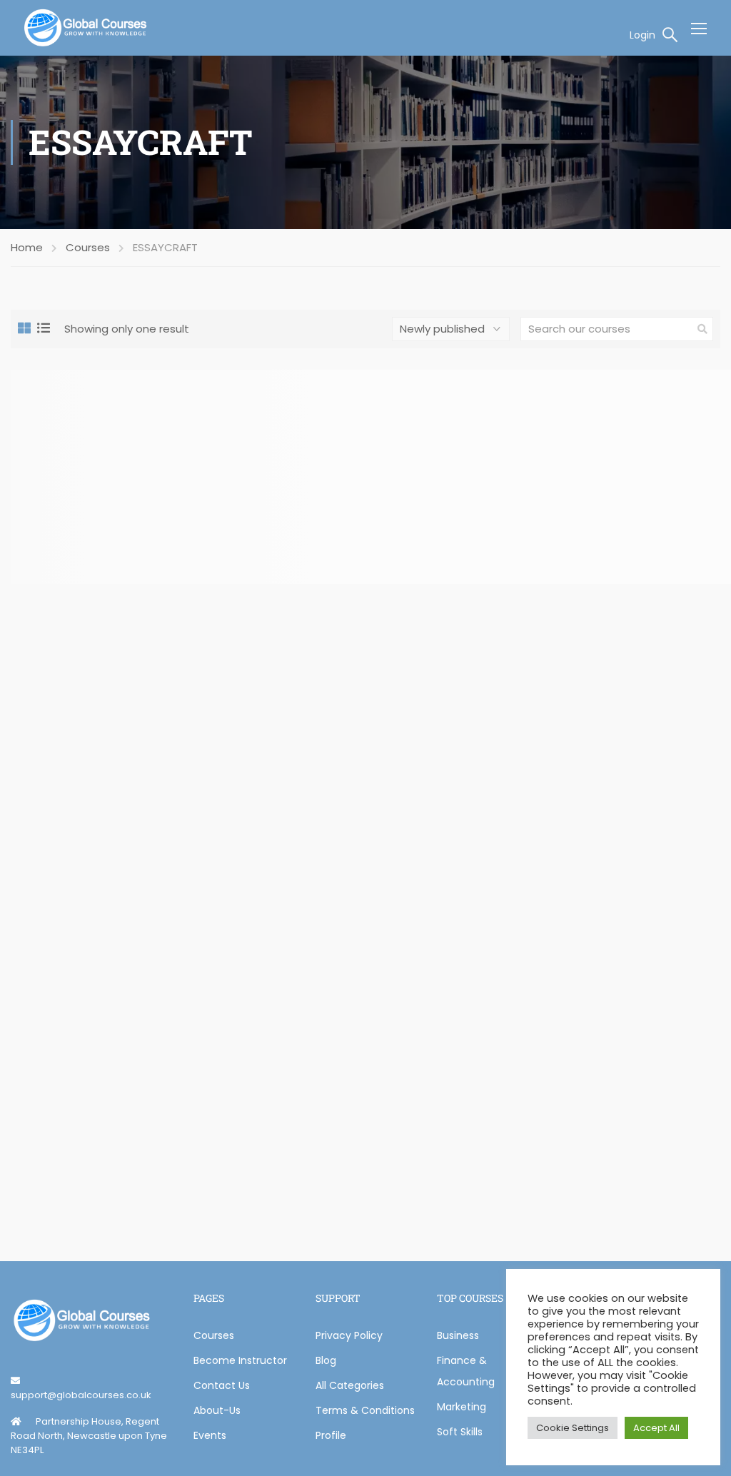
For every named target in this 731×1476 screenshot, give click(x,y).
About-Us (217, 1410)
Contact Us (221, 1385)
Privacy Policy (349, 1335)
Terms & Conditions (365, 1410)
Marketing (461, 1407)
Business (458, 1335)
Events (209, 1435)
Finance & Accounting (466, 1371)
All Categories (350, 1385)
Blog (326, 1360)
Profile (331, 1435)
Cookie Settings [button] (572, 1428)
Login (642, 35)
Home (27, 247)
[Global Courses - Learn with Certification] (85, 28)
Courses (88, 247)
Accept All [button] (656, 1428)
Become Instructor (240, 1360)
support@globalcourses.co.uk (81, 1395)
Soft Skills (460, 1432)
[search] (702, 329)
